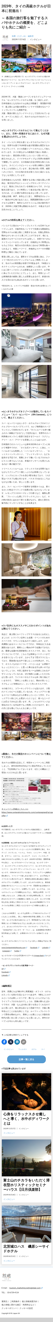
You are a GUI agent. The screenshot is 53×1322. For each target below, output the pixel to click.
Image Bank (39, 956)
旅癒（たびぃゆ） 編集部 (23, 36)
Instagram (6, 951)
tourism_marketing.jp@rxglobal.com (25, 1288)
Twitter (16, 951)
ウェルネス (22, 1049)
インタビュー (9, 1049)
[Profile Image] (5, 38)
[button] (26, 1059)
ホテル (34, 1049)
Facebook (33, 948)
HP (3, 969)
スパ (43, 1049)
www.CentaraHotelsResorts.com (13, 948)
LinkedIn (45, 948)
